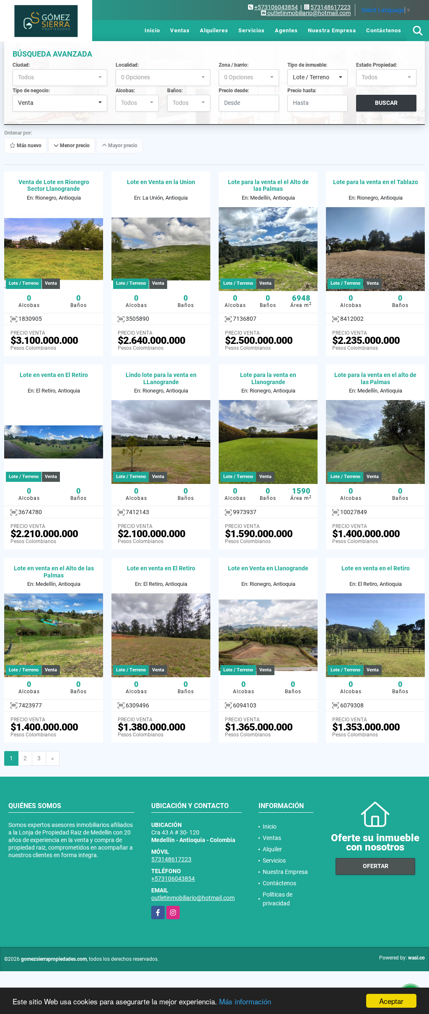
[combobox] (60, 77)
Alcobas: (125, 91)
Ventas (180, 30)
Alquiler (272, 849)
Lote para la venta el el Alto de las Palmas (268, 185)
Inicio (152, 30)
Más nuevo (28, 145)
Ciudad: (21, 65)
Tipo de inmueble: (307, 65)
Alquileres (214, 30)
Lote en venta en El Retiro (54, 375)
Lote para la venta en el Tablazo (375, 182)
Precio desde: (234, 91)
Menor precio (74, 145)
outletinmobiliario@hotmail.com (193, 897)
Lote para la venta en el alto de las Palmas (375, 378)
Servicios (251, 30)
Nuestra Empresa (332, 30)
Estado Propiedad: (376, 65)
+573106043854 (276, 7)
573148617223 (330, 7)
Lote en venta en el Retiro (375, 568)
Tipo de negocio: (31, 91)
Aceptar (391, 1001)
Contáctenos (383, 30)
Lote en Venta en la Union (161, 182)
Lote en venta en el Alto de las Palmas (54, 572)
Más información (245, 1001)
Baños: (175, 91)
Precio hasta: (301, 91)
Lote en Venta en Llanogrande (268, 568)
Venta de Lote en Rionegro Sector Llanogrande (53, 185)
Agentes (286, 30)
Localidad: (127, 65)
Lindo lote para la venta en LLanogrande (161, 378)
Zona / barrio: (233, 65)
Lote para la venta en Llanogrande (268, 378)
